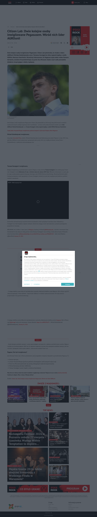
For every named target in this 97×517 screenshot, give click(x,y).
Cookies (32, 280)
